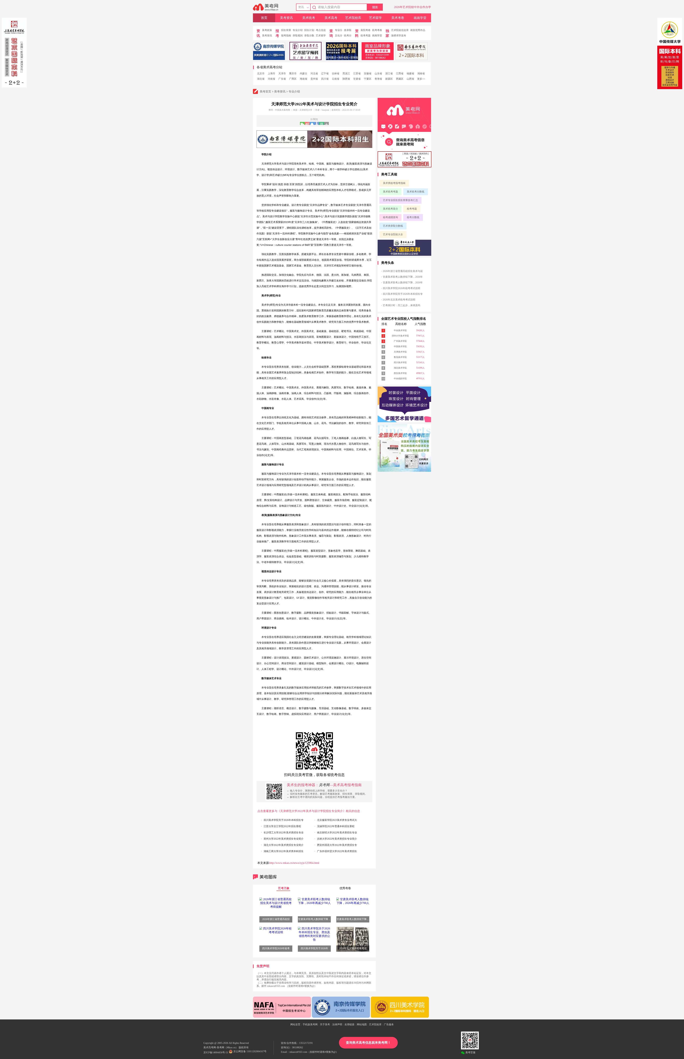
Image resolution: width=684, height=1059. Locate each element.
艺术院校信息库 (400, 30)
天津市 (282, 73)
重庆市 (293, 73)
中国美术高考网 (282, 110)
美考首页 (265, 91)
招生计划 (309, 30)
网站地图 (362, 1024)
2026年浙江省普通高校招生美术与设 (403, 271)
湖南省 (421, 73)
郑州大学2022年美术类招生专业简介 (284, 838)
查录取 (347, 30)
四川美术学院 (400, 362)
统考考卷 (377, 30)
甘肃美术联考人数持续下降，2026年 (403, 277)
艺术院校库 (353, 18)
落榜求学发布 (398, 35)
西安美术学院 (400, 373)
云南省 (335, 79)
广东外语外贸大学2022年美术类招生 (337, 851)
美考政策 (267, 30)
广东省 (282, 79)
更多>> (421, 79)
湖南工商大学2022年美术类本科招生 (284, 851)
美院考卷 (365, 30)
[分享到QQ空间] (312, 123)
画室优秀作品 (417, 30)
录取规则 (298, 35)
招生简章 (286, 30)
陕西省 (346, 79)
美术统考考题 (390, 191)
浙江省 (389, 73)
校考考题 (412, 208)
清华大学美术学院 (400, 336)
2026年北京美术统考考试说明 (399, 299)
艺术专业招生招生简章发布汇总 (400, 200)
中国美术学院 (400, 346)
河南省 (271, 79)
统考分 (347, 35)
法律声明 (337, 1024)
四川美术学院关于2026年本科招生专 (284, 820)
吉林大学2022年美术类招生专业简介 (337, 838)
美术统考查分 (390, 208)
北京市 (261, 73)
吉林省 (335, 73)
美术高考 (331, 18)
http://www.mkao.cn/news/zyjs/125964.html (294, 862)
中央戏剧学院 (400, 378)
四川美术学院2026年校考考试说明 (401, 288)
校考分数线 (413, 217)
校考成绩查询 (390, 217)
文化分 (338, 35)
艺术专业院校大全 (393, 234)
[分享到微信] (302, 123)
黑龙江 (346, 73)
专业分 (338, 30)
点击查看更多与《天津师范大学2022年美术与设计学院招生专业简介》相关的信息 (308, 811)
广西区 (293, 79)
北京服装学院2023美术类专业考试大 (337, 820)
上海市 (271, 73)
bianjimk (325, 110)
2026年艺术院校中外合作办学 (412, 7)
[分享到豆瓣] (321, 123)
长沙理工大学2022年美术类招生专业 (284, 832)
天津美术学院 (400, 352)
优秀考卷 (345, 888)
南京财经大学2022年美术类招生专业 (337, 832)
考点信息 (321, 30)
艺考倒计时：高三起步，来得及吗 (401, 305)
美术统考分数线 (415, 191)
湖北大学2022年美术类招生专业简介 (284, 845)
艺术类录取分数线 (393, 226)
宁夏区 (367, 79)
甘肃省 (357, 79)
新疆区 (389, 79)
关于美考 (325, 1024)
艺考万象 (283, 888)
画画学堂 (420, 18)
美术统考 (308, 18)
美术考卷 (397, 18)
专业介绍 (298, 30)
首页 (264, 18)
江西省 (399, 73)
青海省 (378, 79)
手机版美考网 (310, 1024)
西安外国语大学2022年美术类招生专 (337, 845)
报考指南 (286, 35)
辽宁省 (325, 73)
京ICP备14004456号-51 (215, 1052)
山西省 (410, 79)
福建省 (410, 73)
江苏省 (357, 73)
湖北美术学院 (400, 368)
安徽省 (367, 73)
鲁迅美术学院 (400, 357)
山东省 (378, 73)
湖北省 (261, 79)
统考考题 (365, 35)
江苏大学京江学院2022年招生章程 (282, 826)
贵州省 (314, 79)
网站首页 (295, 1024)
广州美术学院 (400, 341)
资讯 (301, 7)
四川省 (325, 79)
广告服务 (389, 1024)
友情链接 (349, 1024)
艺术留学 (375, 18)
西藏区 (399, 79)
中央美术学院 (400, 330)
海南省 (303, 79)
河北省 (314, 73)
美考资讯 (286, 18)
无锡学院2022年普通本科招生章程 (335, 826)
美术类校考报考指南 (394, 183)
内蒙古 (303, 73)
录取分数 (309, 35)
